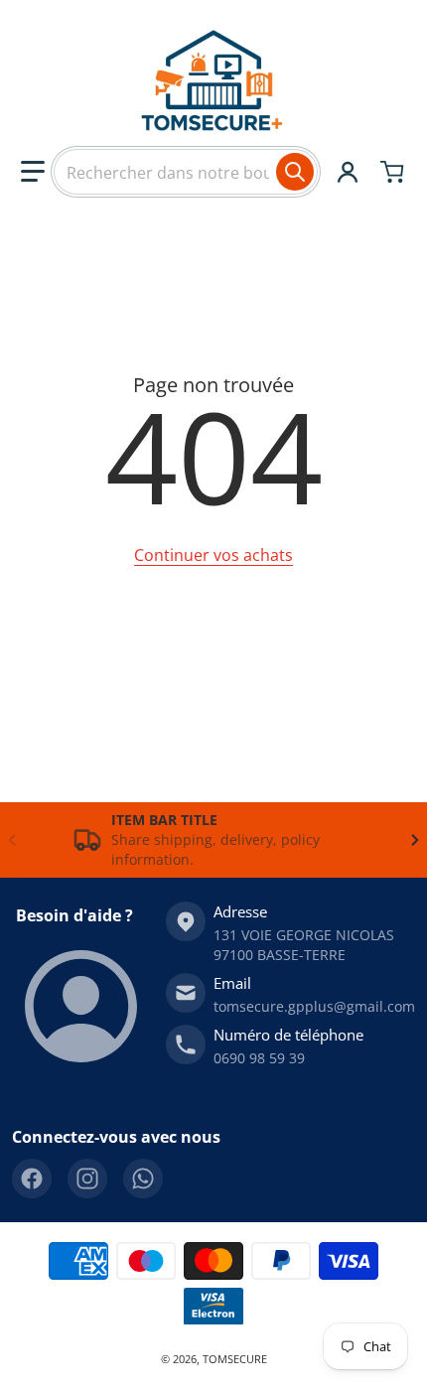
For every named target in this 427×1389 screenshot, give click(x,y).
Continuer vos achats (213, 555)
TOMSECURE (235, 1358)
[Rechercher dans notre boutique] (295, 172)
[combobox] (186, 172)
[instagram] (87, 1178)
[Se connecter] (347, 172)
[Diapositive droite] (415, 840)
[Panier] (394, 172)
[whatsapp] (143, 1178)
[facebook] (32, 1178)
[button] (33, 172)
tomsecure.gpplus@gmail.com (314, 1006)
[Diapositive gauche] (12, 840)
